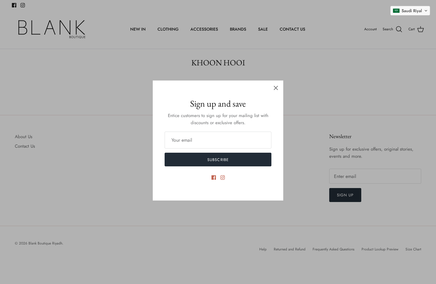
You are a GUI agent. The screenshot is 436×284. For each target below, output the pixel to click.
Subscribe (217, 159)
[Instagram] (222, 177)
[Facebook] (213, 177)
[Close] (275, 87)
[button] (410, 10)
